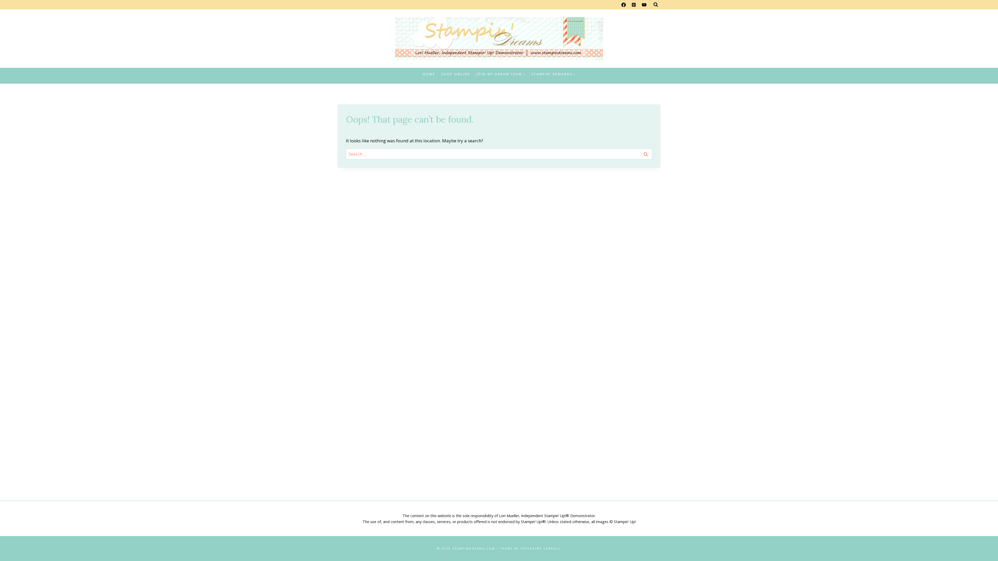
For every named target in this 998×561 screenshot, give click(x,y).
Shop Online (455, 74)
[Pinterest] (633, 4)
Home (429, 74)
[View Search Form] (655, 4)
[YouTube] (644, 4)
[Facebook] (623, 4)
